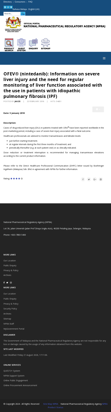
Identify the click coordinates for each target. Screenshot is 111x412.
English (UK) (33, 9)
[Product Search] (9, 45)
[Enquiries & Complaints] (33, 45)
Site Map (47, 404)
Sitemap (7, 318)
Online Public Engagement (15, 380)
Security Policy (10, 308)
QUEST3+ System (11, 370)
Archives (7, 275)
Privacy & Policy (10, 270)
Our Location (9, 260)
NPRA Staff (8, 323)
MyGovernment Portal (13, 328)
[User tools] (98, 109)
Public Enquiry (9, 265)
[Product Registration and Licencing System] (21, 45)
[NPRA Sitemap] (45, 45)
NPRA (105, 404)
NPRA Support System (13, 375)
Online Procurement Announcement (20, 385)
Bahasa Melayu (20, 9)
